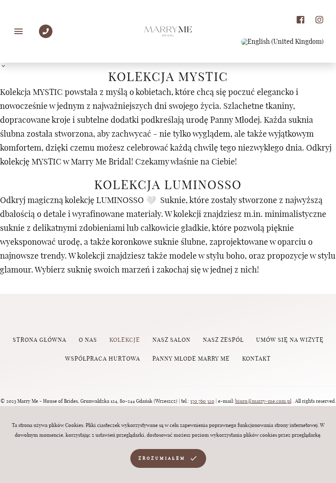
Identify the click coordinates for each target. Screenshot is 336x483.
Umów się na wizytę (290, 340)
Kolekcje (124, 340)
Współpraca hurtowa (102, 359)
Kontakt (256, 359)
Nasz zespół (223, 340)
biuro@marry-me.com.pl (263, 401)
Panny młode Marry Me (191, 359)
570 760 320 (202, 401)
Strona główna (39, 340)
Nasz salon (171, 340)
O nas (88, 340)
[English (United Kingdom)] (282, 41)
